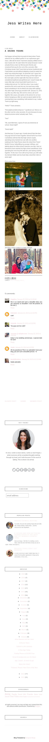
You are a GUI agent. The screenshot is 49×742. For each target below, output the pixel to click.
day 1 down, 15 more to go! (24, 660)
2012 (22, 674)
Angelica (14, 299)
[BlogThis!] (8, 278)
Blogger (37, 706)
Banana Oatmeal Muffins (25, 520)
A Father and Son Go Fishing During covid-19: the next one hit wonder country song (27, 535)
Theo (12, 696)
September (23, 608)
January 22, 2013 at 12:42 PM (27, 313)
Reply (12, 308)
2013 (22, 595)
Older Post (10, 401)
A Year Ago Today (24, 650)
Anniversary (14, 280)
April (23, 626)
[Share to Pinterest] (15, 278)
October (24, 605)
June (23, 619)
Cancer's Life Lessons (24, 646)
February (24, 633)
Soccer (7, 696)
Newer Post (36, 401)
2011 (22, 677)
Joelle (13, 347)
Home (12, 37)
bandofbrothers (16, 359)
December (23, 597)
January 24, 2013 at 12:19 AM (31, 359)
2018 (23, 577)
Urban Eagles (23, 696)
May (23, 622)
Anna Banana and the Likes (24, 639)
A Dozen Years (24, 643)
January (24, 637)
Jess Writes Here (24, 23)
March (24, 629)
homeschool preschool (33, 696)
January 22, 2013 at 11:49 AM (26, 299)
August (23, 612)
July (23, 615)
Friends (30, 694)
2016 (22, 584)
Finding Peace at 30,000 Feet (24, 653)
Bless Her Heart (24, 664)
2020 (23, 574)
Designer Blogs (30, 738)
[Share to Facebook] (13, 278)
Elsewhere (34, 37)
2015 (22, 588)
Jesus (36, 694)
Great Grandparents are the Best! (24, 657)
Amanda (13, 323)
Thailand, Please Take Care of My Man (24, 667)
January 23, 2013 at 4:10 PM (24, 347)
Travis (22, 280)
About (22, 37)
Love (40, 694)
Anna (7, 694)
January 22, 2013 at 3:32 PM (26, 323)
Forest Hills (22, 694)
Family (14, 694)
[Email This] (6, 278)
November (23, 601)
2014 (22, 591)
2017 (23, 581)
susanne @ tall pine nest (19, 334)
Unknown (14, 313)
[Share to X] (10, 278)
